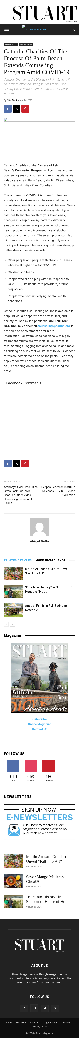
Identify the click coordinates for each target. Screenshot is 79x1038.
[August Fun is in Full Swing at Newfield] (13, 610)
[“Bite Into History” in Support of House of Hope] (13, 591)
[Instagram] (34, 1008)
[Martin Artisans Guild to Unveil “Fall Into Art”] (13, 573)
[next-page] (12, 624)
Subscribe (21, 1022)
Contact (66, 1022)
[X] (16, 109)
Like (13, 761)
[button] (6, 29)
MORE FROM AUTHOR (50, 560)
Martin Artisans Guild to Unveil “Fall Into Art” (46, 859)
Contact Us (39, 729)
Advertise (35, 1022)
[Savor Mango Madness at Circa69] (13, 881)
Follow (30, 761)
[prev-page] (6, 624)
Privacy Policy (39, 1026)
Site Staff (12, 100)
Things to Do (10, 44)
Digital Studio (51, 1022)
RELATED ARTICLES (18, 560)
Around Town (26, 44)
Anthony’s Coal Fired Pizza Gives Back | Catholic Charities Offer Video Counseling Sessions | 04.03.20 (21, 495)
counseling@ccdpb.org (53, 326)
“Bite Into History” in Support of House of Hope (47, 899)
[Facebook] (8, 109)
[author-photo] (39, 536)
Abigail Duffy (39, 541)
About (9, 1022)
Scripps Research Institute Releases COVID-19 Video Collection (58, 491)
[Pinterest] (25, 109)
